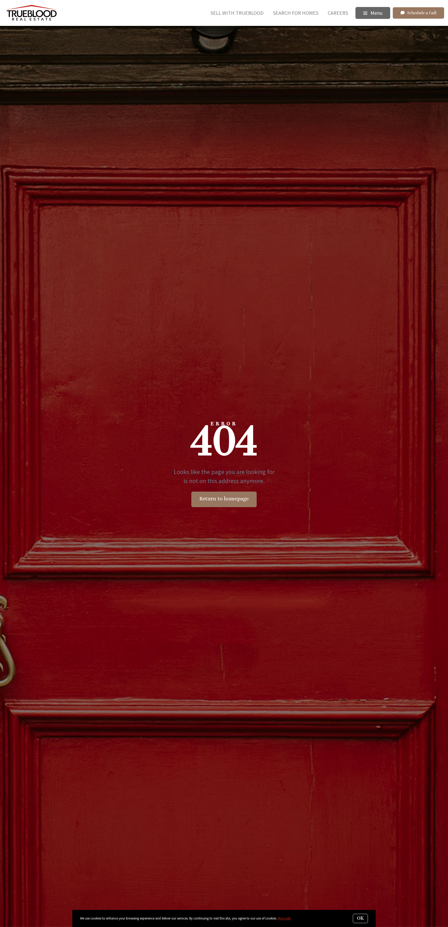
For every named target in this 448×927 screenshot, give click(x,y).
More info (284, 918)
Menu (375, 13)
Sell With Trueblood (237, 13)
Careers (338, 13)
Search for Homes (295, 13)
